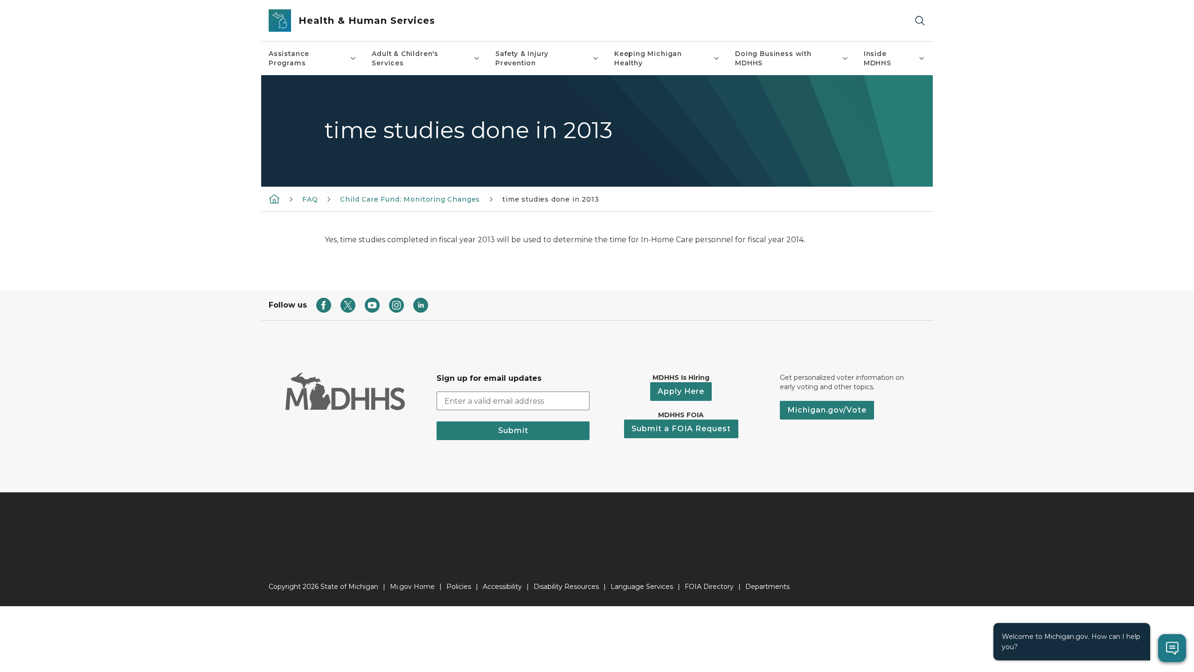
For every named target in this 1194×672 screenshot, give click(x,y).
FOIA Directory (709, 586)
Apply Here (681, 391)
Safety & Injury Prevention (521, 58)
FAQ (310, 199)
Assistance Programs (289, 58)
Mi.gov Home (412, 586)
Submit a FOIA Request (681, 428)
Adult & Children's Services (405, 58)
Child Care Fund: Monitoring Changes (410, 199)
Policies (458, 586)
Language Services (642, 586)
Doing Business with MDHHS (773, 58)
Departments (767, 586)
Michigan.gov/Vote (827, 410)
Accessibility (502, 586)
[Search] (919, 21)
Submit (513, 430)
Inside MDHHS (877, 58)
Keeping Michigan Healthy (648, 58)
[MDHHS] (274, 199)
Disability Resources (566, 586)
